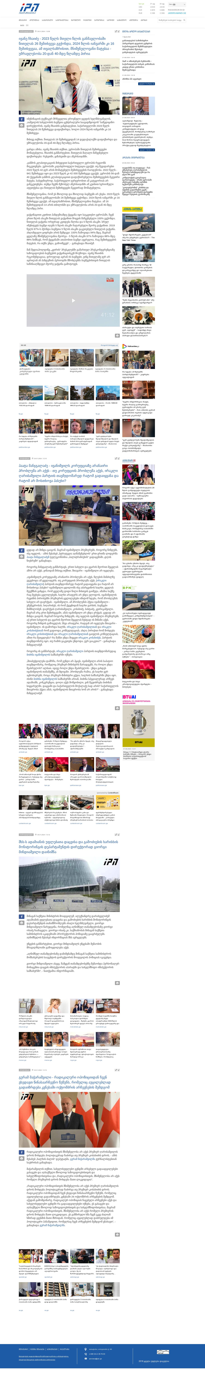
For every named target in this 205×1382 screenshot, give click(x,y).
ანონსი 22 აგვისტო (131, 79)
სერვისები (52, 1349)
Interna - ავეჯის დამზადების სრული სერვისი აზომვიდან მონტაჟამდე (31, 815)
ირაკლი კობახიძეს (38, 634)
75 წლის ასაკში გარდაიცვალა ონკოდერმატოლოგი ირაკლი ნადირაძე (28, 1019)
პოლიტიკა (34, 20)
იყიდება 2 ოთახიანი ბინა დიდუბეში (107, 1300)
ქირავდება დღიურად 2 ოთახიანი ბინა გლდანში (30, 1300)
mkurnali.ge (23, 1027)
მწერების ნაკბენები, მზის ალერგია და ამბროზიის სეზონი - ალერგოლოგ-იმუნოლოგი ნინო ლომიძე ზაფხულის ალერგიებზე (56, 818)
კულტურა (133, 20)
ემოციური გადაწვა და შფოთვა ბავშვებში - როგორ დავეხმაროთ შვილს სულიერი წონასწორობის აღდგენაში (54, 1022)
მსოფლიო (76, 20)
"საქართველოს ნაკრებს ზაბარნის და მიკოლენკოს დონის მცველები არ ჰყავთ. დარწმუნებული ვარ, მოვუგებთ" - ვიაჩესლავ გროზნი (30, 1272)
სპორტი (110, 20)
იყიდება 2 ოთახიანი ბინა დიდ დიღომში (55, 1300)
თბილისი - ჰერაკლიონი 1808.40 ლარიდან (55, 404)
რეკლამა (64, 1349)
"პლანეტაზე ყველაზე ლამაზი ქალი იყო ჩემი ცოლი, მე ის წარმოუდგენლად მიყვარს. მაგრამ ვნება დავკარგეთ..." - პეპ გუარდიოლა (82, 1273)
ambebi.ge (23, 752)
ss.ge (21, 1310)
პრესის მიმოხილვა (133, 157)
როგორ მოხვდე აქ (109, 345)
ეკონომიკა (99, 20)
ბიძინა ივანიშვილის (38, 654)
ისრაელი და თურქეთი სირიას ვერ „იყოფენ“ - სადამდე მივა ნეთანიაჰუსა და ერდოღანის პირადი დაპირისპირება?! (137, 331)
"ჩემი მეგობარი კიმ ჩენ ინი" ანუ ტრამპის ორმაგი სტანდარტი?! (138, 301)
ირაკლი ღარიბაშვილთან (82, 627)
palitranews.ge (75, 785)
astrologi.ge (74, 1277)
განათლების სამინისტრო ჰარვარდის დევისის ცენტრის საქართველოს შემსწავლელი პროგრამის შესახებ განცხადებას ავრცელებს (137, 46)
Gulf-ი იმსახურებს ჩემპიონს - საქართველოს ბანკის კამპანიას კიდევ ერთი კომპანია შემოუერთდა (138, 65)
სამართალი (47, 20)
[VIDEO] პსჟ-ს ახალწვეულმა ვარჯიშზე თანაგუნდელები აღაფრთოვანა (56, 1268)
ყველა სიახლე (145, 84)
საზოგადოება (62, 20)
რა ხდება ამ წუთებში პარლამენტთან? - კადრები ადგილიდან (28, 438)
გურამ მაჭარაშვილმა (82, 1159)
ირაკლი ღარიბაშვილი (69, 651)
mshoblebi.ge (75, 1027)
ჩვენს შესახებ (37, 1349)
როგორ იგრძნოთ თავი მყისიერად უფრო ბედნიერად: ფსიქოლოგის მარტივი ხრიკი (82, 1053)
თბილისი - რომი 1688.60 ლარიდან (106, 404)
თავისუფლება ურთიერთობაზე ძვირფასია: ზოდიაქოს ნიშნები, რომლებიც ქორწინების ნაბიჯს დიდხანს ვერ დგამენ (106, 1055)
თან (40, 634)
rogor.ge (73, 1060)
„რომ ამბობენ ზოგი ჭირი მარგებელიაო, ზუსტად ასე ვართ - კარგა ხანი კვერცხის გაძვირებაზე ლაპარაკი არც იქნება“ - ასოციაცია (30, 780)
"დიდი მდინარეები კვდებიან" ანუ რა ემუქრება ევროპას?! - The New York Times (138, 237)
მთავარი (23, 20)
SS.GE (23, 345)
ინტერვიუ (127, 93)
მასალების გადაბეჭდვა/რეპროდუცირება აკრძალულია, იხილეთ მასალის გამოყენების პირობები (44, 1358)
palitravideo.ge (24, 447)
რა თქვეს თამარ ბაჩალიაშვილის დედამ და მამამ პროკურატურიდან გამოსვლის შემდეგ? (82, 440)
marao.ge (22, 1060)
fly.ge (21, 414)
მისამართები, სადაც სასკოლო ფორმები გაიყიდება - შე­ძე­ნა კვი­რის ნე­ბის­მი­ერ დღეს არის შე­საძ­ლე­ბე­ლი (82, 1021)
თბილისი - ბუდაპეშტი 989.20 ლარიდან (79, 404)
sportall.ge (23, 1277)
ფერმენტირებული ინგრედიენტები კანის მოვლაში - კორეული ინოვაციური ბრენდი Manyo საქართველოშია (106, 818)
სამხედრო (121, 20)
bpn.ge (141, 4)
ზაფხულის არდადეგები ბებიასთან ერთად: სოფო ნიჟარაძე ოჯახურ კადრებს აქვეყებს (56, 1053)
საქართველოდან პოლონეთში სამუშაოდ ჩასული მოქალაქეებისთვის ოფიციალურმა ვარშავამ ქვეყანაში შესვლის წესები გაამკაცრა (107, 781)
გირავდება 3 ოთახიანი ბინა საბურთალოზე (80, 1300)
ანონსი (144, 20)
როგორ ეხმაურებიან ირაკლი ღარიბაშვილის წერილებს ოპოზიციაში (80, 776)
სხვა (22, 25)
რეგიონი (87, 20)
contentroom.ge (25, 823)
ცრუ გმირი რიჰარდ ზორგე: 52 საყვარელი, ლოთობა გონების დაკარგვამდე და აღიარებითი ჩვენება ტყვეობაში (137, 269)
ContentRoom (113, 793)
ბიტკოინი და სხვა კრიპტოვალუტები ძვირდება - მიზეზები (53, 776)
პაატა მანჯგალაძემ (38, 557)
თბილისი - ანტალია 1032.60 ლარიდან (27, 404)
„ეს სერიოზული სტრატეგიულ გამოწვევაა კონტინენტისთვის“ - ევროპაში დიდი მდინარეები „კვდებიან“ (138, 617)
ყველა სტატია (146, 150)
